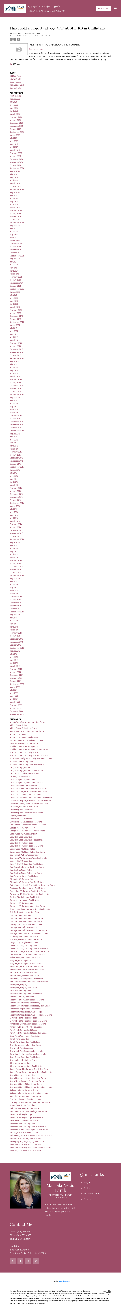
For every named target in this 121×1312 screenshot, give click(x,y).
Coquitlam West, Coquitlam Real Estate (26, 846)
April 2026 (14, 111)
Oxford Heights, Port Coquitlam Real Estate (28, 1021)
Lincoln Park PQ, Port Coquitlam (23, 945)
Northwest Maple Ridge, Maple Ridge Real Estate (31, 1015)
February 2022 (16, 244)
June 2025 (14, 141)
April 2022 (14, 238)
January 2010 (15, 672)
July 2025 (13, 138)
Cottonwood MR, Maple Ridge (22, 849)
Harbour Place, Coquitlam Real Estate (26, 921)
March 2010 (15, 666)
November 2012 (16, 569)
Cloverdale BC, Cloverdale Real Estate (26, 822)
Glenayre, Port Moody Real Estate (24, 900)
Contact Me (103, 8)
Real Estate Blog (17, 85)
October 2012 (15, 572)
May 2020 (14, 301)
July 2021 (13, 262)
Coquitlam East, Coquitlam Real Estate (26, 840)
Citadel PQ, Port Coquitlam (21, 810)
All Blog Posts (15, 76)
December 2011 (16, 603)
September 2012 (17, 575)
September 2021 (17, 256)
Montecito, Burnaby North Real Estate (26, 979)
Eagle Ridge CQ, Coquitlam (21, 861)
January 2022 (15, 247)
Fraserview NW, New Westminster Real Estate (29, 894)
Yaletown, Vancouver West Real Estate (26, 1150)
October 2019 (15, 319)
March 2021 (14, 274)
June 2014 (14, 512)
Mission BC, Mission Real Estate (23, 972)
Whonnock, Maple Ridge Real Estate (25, 1138)
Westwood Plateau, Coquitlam (22, 1123)
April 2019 (14, 337)
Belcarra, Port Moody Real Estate (24, 743)
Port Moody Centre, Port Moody (23, 1030)
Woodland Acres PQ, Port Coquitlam (25, 1144)
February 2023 (16, 210)
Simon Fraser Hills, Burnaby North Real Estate (30, 1069)
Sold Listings (15, 88)
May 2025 (14, 144)
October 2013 (15, 536)
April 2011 (14, 627)
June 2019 (14, 331)
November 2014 (16, 497)
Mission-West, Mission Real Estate (24, 976)
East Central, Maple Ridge (21, 870)
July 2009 (13, 690)
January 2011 (15, 636)
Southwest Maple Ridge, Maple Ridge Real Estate (31, 1087)
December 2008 (16, 711)
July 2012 (13, 582)
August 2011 (15, 615)
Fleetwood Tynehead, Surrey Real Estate (27, 888)
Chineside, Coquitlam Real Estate (24, 807)
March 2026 (15, 114)
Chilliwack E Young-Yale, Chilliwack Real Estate (34, 36)
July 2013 (13, 545)
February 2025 (16, 153)
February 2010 (16, 669)
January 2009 (15, 708)
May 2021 (13, 268)
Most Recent (15, 96)
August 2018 (15, 361)
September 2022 (17, 222)
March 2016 (15, 449)
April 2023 (14, 204)
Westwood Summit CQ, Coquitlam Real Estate (29, 1129)
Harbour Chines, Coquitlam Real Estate (26, 918)
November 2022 (16, 216)
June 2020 (14, 298)
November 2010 (16, 642)
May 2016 (14, 443)
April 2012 (14, 591)
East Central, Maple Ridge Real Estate (26, 873)
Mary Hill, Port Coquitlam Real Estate (25, 964)
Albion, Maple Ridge (18, 725)
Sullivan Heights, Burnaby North (24, 1090)
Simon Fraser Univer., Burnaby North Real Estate (31, 1072)
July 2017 (13, 400)
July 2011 (13, 618)
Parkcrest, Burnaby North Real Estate (26, 1027)
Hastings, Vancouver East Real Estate (26, 924)
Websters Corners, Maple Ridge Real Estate (28, 1111)
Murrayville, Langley (18, 985)
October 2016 (15, 428)
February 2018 (16, 379)
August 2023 (15, 192)
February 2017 (16, 416)
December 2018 (16, 349)
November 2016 (16, 425)
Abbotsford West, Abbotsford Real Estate (27, 722)
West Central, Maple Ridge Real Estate (26, 1117)
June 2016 (14, 440)
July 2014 (13, 509)
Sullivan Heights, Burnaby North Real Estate (29, 1093)
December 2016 (16, 422)
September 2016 (17, 431)
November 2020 (16, 283)
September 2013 (17, 539)
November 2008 (17, 714)
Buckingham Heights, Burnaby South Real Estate (31, 758)
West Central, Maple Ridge (21, 1114)
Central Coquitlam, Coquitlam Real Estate (27, 782)
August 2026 (15, 99)
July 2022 (13, 228)
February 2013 (16, 560)
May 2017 (13, 406)
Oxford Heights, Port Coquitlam (23, 1018)
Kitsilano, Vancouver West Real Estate (26, 939)
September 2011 (17, 612)
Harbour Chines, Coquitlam (21, 915)
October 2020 (15, 286)
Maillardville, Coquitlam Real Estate (25, 957)
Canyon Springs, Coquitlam (21, 767)
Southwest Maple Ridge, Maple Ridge (26, 1084)
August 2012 (15, 578)
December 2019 (16, 316)
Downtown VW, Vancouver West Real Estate (28, 858)
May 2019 (14, 334)
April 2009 (14, 699)
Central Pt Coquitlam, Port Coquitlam (25, 794)
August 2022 (15, 226)
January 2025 (15, 156)
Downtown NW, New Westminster (24, 855)
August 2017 (15, 398)
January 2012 (15, 600)
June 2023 (14, 198)
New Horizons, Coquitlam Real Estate (26, 994)
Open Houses (15, 82)
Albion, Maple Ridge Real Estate (23, 728)
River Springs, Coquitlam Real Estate (25, 1045)
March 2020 (15, 307)
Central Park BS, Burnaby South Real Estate (28, 792)
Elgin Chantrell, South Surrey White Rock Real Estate (32, 885)
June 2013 (14, 548)
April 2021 (14, 271)
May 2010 (14, 660)
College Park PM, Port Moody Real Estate (27, 831)
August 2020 (15, 292)
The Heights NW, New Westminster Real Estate (30, 1102)
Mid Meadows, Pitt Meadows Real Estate (27, 970)
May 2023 (14, 201)
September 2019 (17, 322)
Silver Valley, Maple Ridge (21, 1063)
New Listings (15, 79)
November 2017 (16, 388)
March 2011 (14, 630)
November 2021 (16, 250)
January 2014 (15, 527)
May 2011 (13, 624)
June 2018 (14, 367)
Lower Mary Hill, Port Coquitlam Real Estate (28, 954)
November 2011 (16, 606)
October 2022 (15, 219)
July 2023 (13, 195)
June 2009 (14, 693)
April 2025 (14, 147)
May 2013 (13, 551)
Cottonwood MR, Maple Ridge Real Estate (27, 852)
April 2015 (14, 482)
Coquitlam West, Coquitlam (21, 843)
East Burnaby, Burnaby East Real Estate (27, 867)
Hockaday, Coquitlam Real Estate (24, 936)
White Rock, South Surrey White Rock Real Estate (31, 1135)
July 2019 (13, 328)
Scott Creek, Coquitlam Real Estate (25, 1057)
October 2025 (15, 129)
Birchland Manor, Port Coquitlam (24, 746)
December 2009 (16, 675)
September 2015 (17, 467)
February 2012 (16, 597)
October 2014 (15, 500)
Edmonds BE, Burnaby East (21, 879)
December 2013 (16, 530)
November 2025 (16, 126)
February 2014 (16, 524)
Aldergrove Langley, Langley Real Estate (27, 731)
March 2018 (15, 376)
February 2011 (16, 633)
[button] (103, 8)
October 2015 (15, 464)
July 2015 (13, 473)
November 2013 (16, 533)
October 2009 (15, 681)
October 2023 (15, 186)
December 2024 (16, 159)
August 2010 (15, 651)
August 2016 (15, 434)
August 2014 (15, 506)
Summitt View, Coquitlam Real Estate (25, 1096)
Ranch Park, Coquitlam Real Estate (25, 1042)
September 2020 (17, 289)
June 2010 (14, 657)
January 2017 (15, 419)
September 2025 (17, 132)
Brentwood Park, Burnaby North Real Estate (29, 755)
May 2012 (13, 588)
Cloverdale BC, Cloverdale (21, 819)
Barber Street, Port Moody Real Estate (26, 740)
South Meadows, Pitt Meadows (23, 1075)
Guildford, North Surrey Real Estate (25, 912)
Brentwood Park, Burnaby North (24, 752)
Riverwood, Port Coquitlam (21, 1048)
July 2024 (13, 174)
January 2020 (15, 313)
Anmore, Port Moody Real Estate (24, 737)
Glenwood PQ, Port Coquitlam (22, 903)
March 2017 (14, 412)
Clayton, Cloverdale (18, 816)
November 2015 (16, 461)
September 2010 (17, 648)
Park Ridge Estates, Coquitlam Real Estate (28, 1024)
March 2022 (15, 241)
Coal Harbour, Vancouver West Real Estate (28, 825)
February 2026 (16, 117)
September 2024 (17, 168)
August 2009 (15, 687)
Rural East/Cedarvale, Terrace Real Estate (28, 1054)
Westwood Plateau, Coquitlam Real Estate (28, 1126)
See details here (36, 49)
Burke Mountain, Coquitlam (21, 761)
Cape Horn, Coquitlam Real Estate (24, 773)
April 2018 (14, 373)
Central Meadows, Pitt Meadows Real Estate (29, 788)
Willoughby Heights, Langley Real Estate (27, 1142)
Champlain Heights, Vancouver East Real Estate (30, 801)
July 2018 (13, 364)
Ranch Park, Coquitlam (19, 1039)
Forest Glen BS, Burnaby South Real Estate (28, 891)
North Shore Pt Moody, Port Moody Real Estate (30, 1006)
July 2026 (13, 102)
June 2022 (14, 232)
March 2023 (15, 207)
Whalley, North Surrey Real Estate (24, 1132)
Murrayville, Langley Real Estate (23, 988)
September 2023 (17, 189)
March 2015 (14, 485)
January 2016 (15, 455)
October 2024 (15, 165)
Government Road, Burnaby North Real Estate (30, 909)
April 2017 (14, 410)
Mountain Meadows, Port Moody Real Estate (29, 982)
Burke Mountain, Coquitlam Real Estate (27, 764)
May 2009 (14, 696)
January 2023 (15, 213)
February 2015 (16, 488)
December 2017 (16, 385)
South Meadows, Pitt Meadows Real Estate (28, 1078)
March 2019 (15, 340)
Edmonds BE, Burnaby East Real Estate (27, 882)
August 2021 (15, 259)
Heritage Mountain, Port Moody (23, 927)
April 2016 (14, 446)
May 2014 (14, 515)
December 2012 (16, 566)
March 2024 (15, 183)
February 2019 (16, 343)
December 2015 (16, 458)
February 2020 (16, 310)
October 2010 (15, 645)
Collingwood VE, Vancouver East (23, 834)
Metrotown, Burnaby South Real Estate (26, 966)
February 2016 (16, 452)
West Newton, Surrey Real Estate (24, 1120)
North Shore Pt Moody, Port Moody (25, 1003)
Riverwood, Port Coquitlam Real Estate (26, 1051)
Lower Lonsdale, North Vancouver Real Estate (29, 951)
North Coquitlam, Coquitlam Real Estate (27, 1000)
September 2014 (17, 503)
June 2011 (14, 621)
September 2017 (17, 394)
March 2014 (15, 521)
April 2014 (14, 518)
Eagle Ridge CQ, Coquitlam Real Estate (26, 864)
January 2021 (15, 280)
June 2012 (14, 584)
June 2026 (14, 105)
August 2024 (15, 171)
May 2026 (14, 108)
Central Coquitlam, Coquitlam (22, 779)
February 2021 (16, 277)
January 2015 (15, 491)
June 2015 (14, 476)
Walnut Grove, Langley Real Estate (24, 1108)
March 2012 (14, 594)
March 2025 (15, 150)
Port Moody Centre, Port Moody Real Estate (28, 1033)
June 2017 (14, 404)
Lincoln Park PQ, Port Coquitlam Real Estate (29, 948)
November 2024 (16, 162)
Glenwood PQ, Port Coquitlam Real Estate (27, 906)
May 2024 (14, 177)
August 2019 (15, 325)
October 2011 (15, 609)
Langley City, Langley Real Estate (24, 942)
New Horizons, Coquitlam (20, 991)
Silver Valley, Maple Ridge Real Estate (26, 1066)
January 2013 (15, 563)
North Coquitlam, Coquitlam (22, 997)
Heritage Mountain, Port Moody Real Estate (28, 930)
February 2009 (16, 705)
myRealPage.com (64, 1281)
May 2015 (13, 479)
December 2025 (16, 123)
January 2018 (15, 382)
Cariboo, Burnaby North (20, 776)
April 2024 (14, 180)
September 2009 (17, 684)
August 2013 (15, 542)
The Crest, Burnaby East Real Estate (25, 1099)
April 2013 (14, 554)
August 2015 (15, 470)
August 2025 (15, 135)
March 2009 (15, 702)
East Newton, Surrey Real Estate (24, 876)
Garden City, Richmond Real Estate (25, 897)
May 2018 (14, 370)
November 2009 (17, 678)
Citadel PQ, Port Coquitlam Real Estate (26, 813)
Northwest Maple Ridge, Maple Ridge (26, 1012)
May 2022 (14, 234)
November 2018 (16, 352)
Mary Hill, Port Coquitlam (20, 960)
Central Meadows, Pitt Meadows (23, 786)
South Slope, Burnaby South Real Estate (27, 1081)
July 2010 (13, 654)
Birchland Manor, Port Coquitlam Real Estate (29, 749)
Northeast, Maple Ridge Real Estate (25, 1009)
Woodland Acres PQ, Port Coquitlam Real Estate (30, 1148)
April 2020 (14, 304)
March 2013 (14, 557)
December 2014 (16, 494)
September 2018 (17, 358)
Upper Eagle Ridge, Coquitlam (22, 1105)
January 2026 (15, 120)
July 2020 (13, 295)
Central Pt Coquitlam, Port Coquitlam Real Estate (31, 798)
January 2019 (15, 346)
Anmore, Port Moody (19, 734)
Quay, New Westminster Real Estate (25, 1036)
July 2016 (13, 437)
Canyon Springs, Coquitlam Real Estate (26, 770)
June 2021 (14, 265)
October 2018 (15, 355)
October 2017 (15, 391)
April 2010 (14, 663)
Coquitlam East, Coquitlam (21, 837)
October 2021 (15, 253)
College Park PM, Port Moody (22, 828)
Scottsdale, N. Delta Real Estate (23, 1060)
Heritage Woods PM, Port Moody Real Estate (29, 933)
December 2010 (16, 639)
